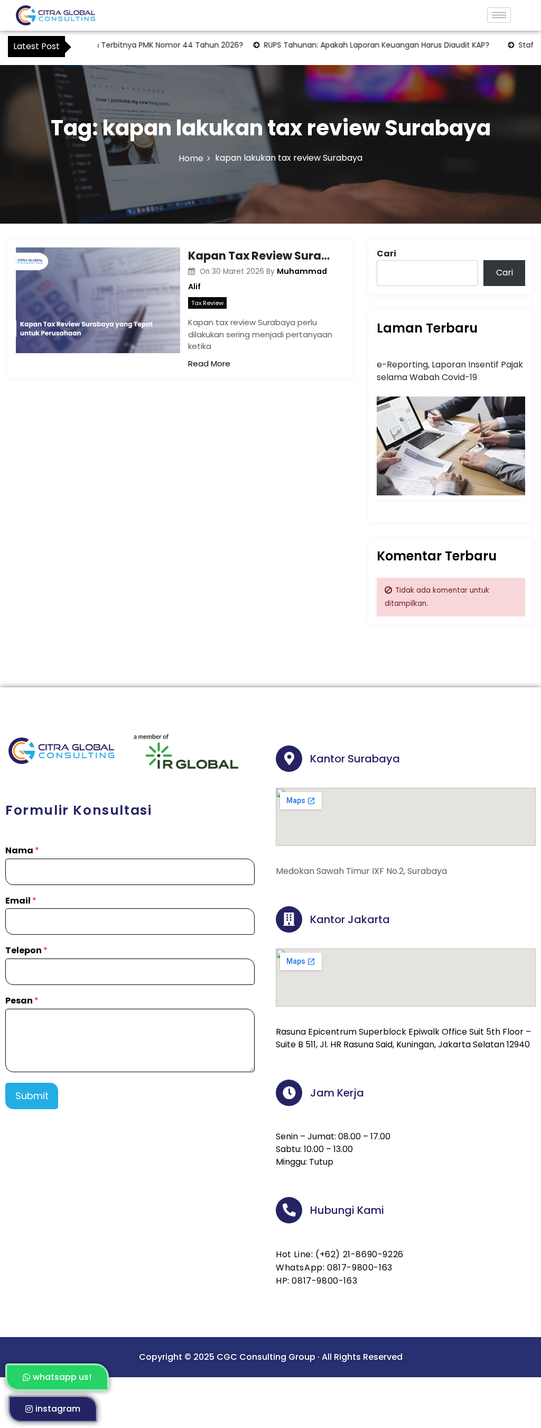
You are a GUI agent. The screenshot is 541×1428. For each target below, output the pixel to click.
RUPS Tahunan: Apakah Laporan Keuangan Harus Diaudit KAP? (357, 45)
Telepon (26, 950)
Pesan (22, 1001)
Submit (32, 1095)
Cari (386, 253)
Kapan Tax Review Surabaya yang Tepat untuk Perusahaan (262, 255)
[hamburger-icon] (499, 15)
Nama (22, 850)
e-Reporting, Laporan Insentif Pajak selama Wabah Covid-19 (450, 370)
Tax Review (207, 303)
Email (20, 901)
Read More (209, 363)
